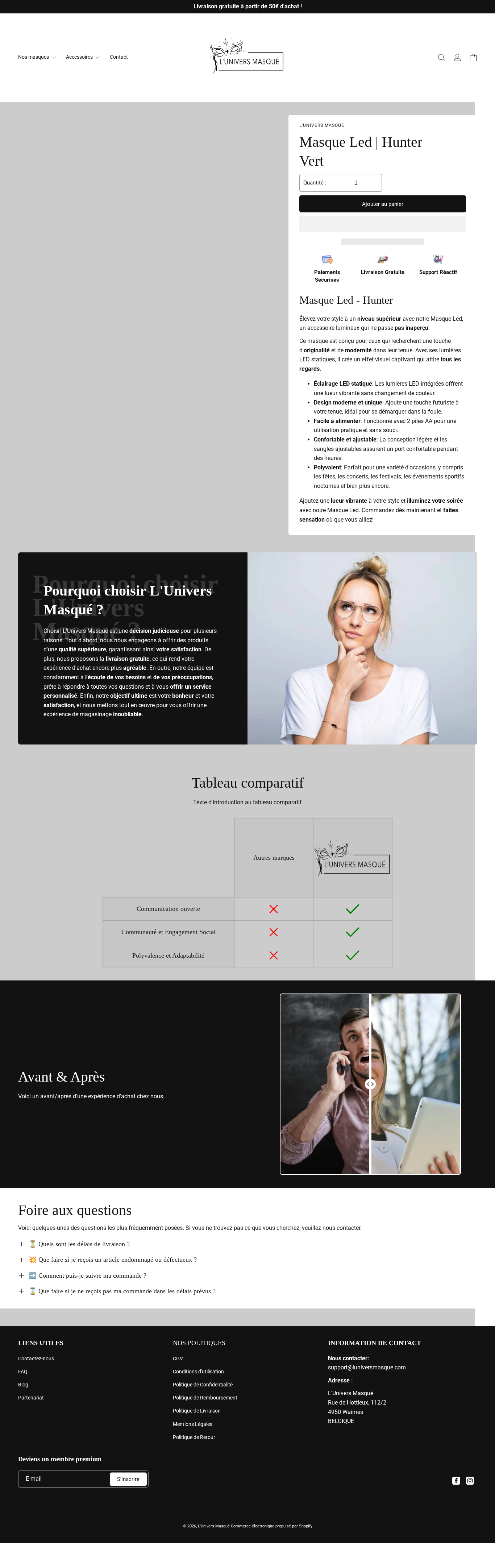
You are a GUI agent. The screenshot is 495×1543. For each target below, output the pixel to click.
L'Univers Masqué (214, 1526)
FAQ (23, 1371)
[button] (382, 224)
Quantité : (314, 182)
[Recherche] (441, 58)
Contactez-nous (36, 1358)
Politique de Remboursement (205, 1398)
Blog (23, 1385)
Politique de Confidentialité (203, 1385)
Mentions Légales (192, 1424)
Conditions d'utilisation (198, 1371)
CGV (178, 1358)
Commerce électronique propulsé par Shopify (271, 1526)
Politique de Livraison (197, 1411)
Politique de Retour (194, 1437)
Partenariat (31, 1398)
